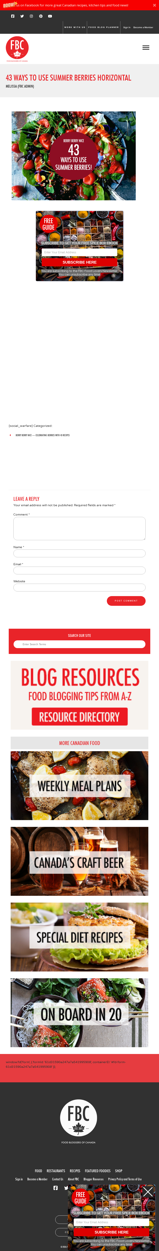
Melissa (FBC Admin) (20, 86)
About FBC (73, 1179)
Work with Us (75, 27)
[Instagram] (31, 17)
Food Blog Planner (103, 27)
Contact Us (57, 1179)
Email (18, 564)
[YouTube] (50, 17)
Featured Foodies (97, 1171)
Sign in (19, 1179)
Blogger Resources (93, 1179)
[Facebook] (12, 17)
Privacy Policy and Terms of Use (125, 1179)
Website (19, 581)
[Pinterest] (40, 17)
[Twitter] (22, 17)
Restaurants (56, 1171)
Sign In (126, 27)
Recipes (75, 1171)
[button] (79, 5)
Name (18, 547)
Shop (118, 1171)
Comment (21, 515)
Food (38, 1171)
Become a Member (143, 27)
